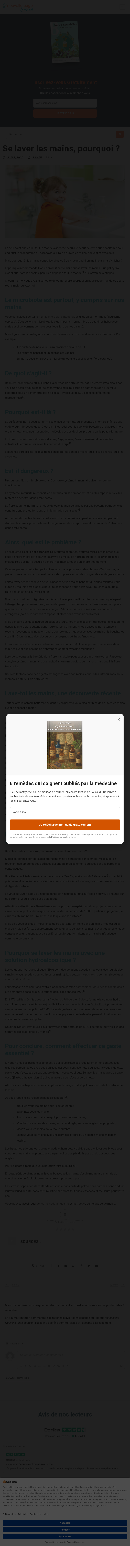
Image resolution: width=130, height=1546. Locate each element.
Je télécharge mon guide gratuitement (65, 824)
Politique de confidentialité (63, 837)
